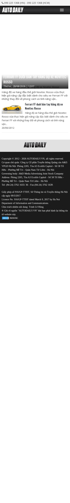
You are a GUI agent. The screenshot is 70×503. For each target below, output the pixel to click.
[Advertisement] (35, 49)
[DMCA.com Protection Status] (10, 217)
